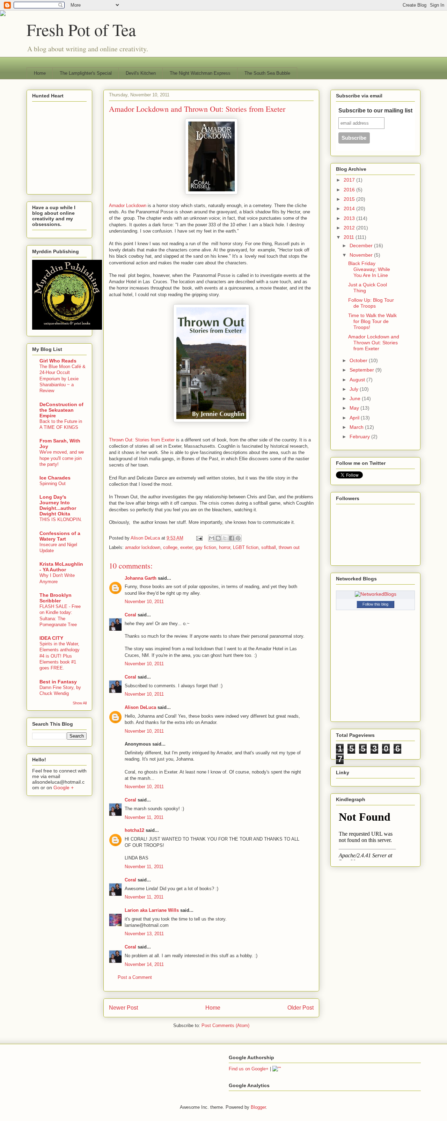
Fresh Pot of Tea (81, 29)
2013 (350, 218)
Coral (130, 614)
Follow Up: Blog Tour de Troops (371, 303)
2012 (350, 227)
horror (224, 547)
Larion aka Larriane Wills (152, 910)
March (357, 427)
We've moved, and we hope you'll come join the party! (61, 458)
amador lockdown (142, 547)
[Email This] (211, 538)
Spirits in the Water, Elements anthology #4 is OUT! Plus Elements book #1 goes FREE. (59, 656)
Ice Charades (55, 478)
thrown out (289, 547)
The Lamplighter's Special (86, 73)
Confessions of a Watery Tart (59, 536)
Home (40, 73)
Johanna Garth (140, 578)
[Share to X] (224, 538)
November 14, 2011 (144, 964)
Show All (80, 703)
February (360, 436)
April (355, 417)
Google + (63, 787)
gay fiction (205, 547)
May (355, 408)
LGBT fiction (245, 547)
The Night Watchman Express (200, 73)
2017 (350, 180)
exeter (186, 547)
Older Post (300, 1008)
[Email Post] (199, 538)
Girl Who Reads (57, 361)
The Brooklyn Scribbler (55, 597)
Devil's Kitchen (141, 73)
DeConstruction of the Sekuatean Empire (61, 410)
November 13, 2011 (144, 933)
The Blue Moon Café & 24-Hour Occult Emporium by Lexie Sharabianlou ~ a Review (62, 378)
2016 (350, 189)
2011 (350, 237)
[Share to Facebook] (231, 538)
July (355, 389)
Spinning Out (52, 483)
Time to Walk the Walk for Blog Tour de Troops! (372, 321)
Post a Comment (135, 977)
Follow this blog (375, 604)
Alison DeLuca (146, 538)
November (362, 255)
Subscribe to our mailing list (375, 110)
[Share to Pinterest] (238, 538)
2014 (350, 208)
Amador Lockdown (127, 205)
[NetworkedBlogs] (375, 594)
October (359, 360)
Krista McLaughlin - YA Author (61, 566)
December (362, 245)
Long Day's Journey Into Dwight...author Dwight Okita (57, 505)
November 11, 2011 (144, 817)
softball (268, 547)
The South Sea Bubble (267, 73)
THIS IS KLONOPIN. (60, 519)
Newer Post (123, 1008)
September (362, 370)
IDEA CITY (51, 638)
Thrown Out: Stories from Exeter (142, 439)
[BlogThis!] (218, 538)
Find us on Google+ (249, 1068)
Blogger (258, 1107)
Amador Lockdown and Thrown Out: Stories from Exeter (373, 342)
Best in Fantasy (58, 681)
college (170, 547)
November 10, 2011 (144, 601)
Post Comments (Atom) (225, 1025)
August (358, 379)
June (356, 398)
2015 (350, 199)
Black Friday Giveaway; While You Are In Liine (369, 269)
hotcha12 (134, 830)
